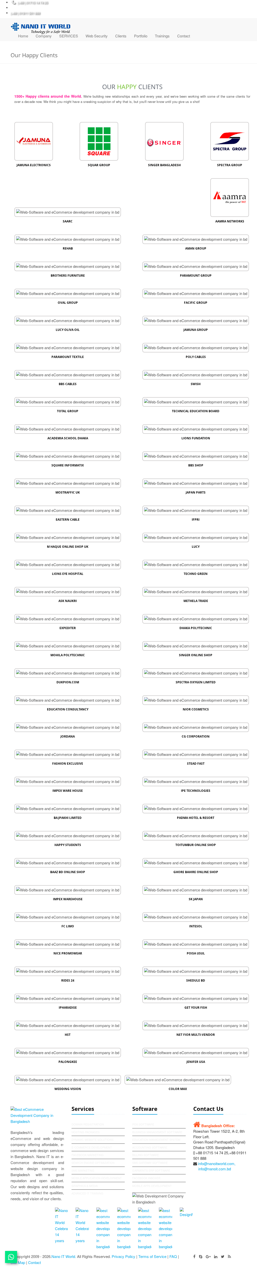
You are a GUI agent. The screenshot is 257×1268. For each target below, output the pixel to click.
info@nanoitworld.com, (216, 1163)
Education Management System (156, 1139)
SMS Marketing (83, 1170)
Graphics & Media (85, 1186)
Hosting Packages (86, 1132)
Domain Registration (88, 1124)
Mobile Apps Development (152, 1186)
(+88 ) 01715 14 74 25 (33, 2)
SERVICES (68, 35)
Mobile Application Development (97, 1178)
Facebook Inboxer (146, 1178)
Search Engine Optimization (93, 1163)
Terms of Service (152, 1256)
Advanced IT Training (87, 1193)
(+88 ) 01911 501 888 (25, 13)
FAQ (173, 1256)
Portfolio (140, 35)
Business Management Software (157, 1132)
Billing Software (145, 1155)
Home (23, 35)
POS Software (143, 1124)
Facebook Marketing (88, 1155)
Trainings (162, 35)
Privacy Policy (123, 1256)
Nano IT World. (63, 1256)
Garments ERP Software (151, 1170)
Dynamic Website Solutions (92, 1139)
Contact (183, 35)
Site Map (18, 1262)
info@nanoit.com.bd (214, 1168)
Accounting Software (149, 1147)
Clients (120, 35)
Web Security (97, 35)
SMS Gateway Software (150, 1163)
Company (44, 35)
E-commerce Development (92, 1147)
